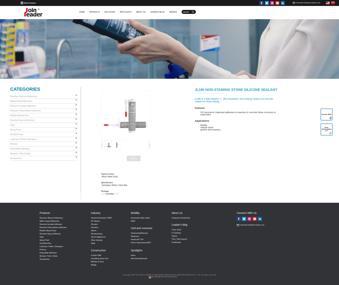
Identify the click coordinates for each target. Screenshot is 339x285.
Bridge (93, 265)
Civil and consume (141, 228)
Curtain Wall (96, 255)
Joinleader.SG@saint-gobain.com (308, 3)
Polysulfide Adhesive (20, 149)
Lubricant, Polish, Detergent (23, 139)
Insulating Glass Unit (99, 258)
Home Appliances (98, 237)
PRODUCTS (94, 12)
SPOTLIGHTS (125, 12)
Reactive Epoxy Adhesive (22, 120)
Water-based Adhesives (21, 101)
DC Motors (95, 221)
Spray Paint (15, 130)
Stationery (135, 236)
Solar (93, 243)
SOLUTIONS (109, 12)
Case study (176, 230)
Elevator (94, 224)
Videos (174, 236)
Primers (13, 144)
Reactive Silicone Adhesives (23, 96)
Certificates (176, 242)
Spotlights (136, 250)
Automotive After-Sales (140, 218)
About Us (177, 212)
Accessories (16, 158)
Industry (96, 212)
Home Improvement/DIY (141, 242)
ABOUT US (141, 12)
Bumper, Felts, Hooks (20, 153)
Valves (93, 230)
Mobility (135, 212)
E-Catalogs (176, 233)
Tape (12, 125)
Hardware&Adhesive (139, 233)
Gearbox (94, 227)
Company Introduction (181, 218)
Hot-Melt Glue (16, 134)
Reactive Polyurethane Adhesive (25, 111)
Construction (98, 250)
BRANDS (173, 12)
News (133, 255)
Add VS (134, 158)
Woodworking (96, 234)
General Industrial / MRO (101, 218)
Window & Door (97, 262)
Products (45, 212)
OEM (133, 221)
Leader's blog (179, 224)
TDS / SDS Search (179, 239)
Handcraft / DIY (137, 239)
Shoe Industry (97, 240)
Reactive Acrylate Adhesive (23, 106)
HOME (82, 12)
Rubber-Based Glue (19, 115)
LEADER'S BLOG (157, 12)
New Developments (139, 258)
